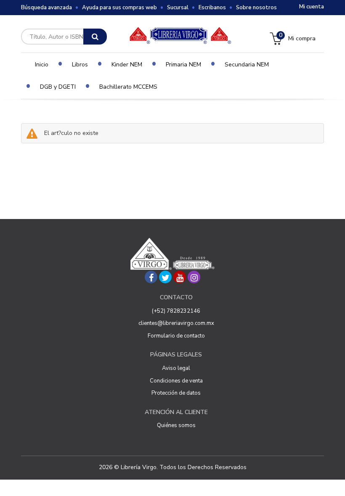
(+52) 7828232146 (176, 311)
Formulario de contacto (176, 336)
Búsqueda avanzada (46, 7)
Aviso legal (176, 368)
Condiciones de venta (176, 381)
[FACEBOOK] (151, 277)
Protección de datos (176, 393)
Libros (80, 65)
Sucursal (177, 7)
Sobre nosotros (256, 7)
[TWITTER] (165, 277)
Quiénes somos (176, 425)
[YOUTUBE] (179, 277)
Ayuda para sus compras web (119, 7)
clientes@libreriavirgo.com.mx (176, 323)
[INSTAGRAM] (194, 277)
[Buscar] (95, 37)
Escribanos (212, 7)
